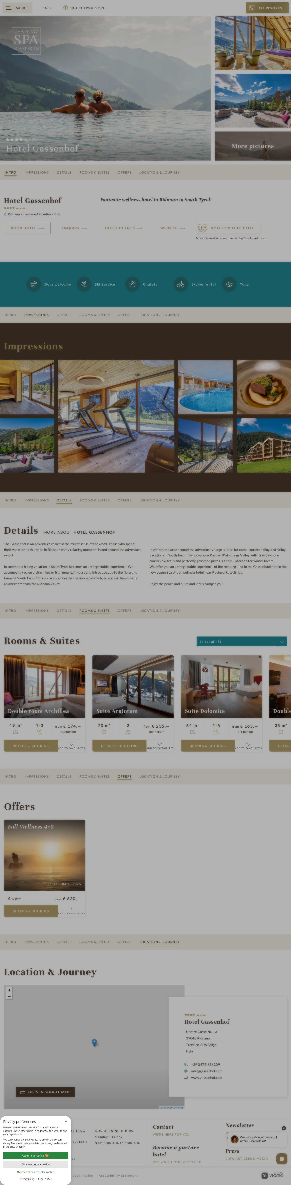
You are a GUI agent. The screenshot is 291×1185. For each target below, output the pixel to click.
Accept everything (33, 1155)
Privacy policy (27, 1179)
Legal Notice (45, 1179)
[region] (35, 1137)
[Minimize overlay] (66, 1121)
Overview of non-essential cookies (35, 1172)
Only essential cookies (36, 1164)
